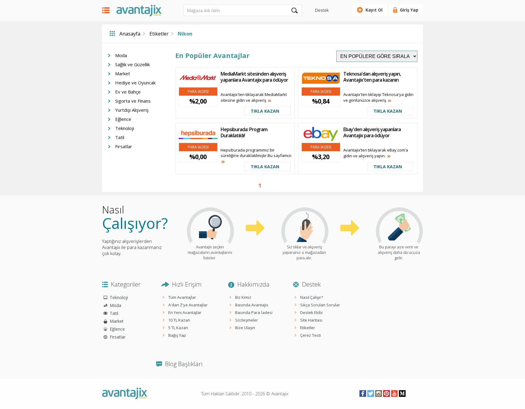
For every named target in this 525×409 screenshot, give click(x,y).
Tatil (119, 137)
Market (122, 73)
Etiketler (159, 33)
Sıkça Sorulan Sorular (320, 305)
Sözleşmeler (246, 320)
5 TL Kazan (178, 327)
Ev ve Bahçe (128, 92)
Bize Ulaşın (245, 327)
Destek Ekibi (311, 312)
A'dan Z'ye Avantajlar (188, 305)
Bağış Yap (177, 335)
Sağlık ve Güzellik (132, 64)
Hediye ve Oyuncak (135, 83)
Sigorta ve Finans (133, 101)
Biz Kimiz (243, 297)
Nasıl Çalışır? (311, 297)
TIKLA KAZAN (265, 111)
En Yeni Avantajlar (184, 312)
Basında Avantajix (251, 305)
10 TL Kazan (179, 320)
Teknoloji (124, 128)
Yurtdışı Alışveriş (132, 110)
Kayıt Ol (374, 10)
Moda (121, 55)
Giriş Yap (409, 10)
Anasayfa (129, 33)
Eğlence (123, 119)
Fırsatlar (123, 146)
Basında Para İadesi (254, 312)
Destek (322, 10)
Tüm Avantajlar (182, 297)
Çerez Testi (310, 335)
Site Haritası (311, 320)
